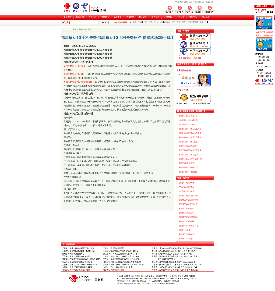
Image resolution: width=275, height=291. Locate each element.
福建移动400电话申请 (188, 116)
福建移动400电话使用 (188, 154)
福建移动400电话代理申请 (190, 137)
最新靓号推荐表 (184, 2)
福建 (201, 22)
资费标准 (105, 17)
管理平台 (193, 17)
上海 (145, 22)
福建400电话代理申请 (188, 204)
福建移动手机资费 (186, 163)
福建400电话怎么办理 (188, 196)
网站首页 (67, 17)
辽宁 (173, 22)
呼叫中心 (92, 17)
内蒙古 (167, 22)
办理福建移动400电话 (188, 124)
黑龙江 (185, 22)
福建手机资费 (184, 230)
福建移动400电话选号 (188, 146)
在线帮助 (168, 17)
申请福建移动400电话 (188, 120)
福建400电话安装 (186, 208)
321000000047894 (172, 281)
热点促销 (117, 17)
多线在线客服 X (264, 6)
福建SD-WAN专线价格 (188, 226)
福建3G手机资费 (186, 239)
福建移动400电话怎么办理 (190, 129)
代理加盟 (180, 17)
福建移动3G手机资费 (188, 172)
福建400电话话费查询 (188, 200)
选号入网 (80, 17)
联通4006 (182, 58)
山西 (161, 22)
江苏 (150, 22)
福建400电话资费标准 (188, 217)
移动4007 (190, 58)
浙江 (191, 22)
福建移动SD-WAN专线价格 (190, 159)
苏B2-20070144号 (142, 281)
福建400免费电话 (186, 234)
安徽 (196, 22)
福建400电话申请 (186, 183)
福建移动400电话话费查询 (190, 133)
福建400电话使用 (186, 221)
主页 (75, 29)
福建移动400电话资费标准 (190, 150)
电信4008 (197, 58)
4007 (152, 283)
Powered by (128, 283)
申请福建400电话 (186, 187)
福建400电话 (84, 29)
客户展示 (155, 17)
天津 (140, 22)
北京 (135, 22)
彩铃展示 (143, 17)
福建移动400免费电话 (188, 167)
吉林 (178, 22)
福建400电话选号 (186, 213)
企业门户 (210, 2)
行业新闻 (130, 17)
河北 (156, 22)
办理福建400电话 (186, 191)
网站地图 (205, 17)
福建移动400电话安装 (188, 142)
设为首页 (199, 2)
